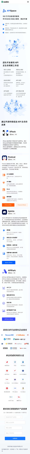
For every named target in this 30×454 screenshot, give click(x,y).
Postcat (11, 157)
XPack (13, 131)
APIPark (12, 270)
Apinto (11, 211)
